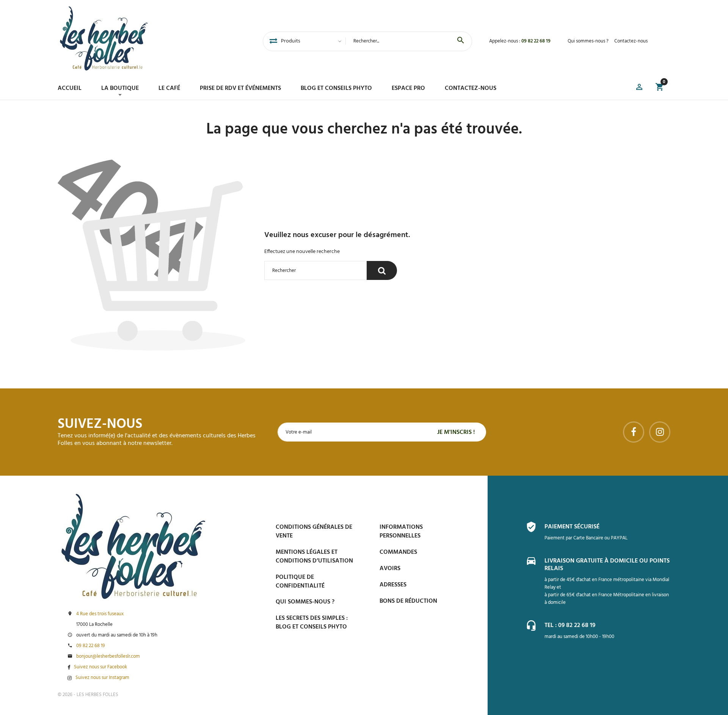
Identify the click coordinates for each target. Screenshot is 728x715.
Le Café (169, 88)
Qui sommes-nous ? (588, 41)
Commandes (398, 552)
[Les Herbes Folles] (104, 38)
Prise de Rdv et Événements (240, 88)
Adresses (393, 585)
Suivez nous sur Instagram (102, 678)
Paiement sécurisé (571, 527)
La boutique (120, 88)
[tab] (273, 41)
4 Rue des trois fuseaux (100, 614)
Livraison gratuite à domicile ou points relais (607, 565)
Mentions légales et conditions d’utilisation (314, 556)
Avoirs (390, 569)
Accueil (70, 88)
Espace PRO (408, 88)
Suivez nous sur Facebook (100, 667)
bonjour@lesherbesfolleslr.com (108, 657)
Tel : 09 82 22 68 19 (569, 625)
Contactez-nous (631, 41)
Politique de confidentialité (300, 581)
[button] (639, 88)
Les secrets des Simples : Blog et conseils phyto (312, 622)
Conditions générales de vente (314, 531)
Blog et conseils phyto (336, 88)
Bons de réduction (408, 601)
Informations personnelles (401, 531)
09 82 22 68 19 (536, 41)
